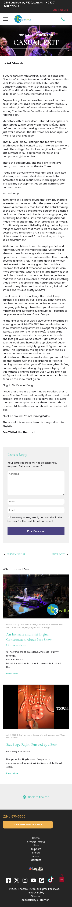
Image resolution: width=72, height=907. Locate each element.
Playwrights (30, 627)
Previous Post (16, 554)
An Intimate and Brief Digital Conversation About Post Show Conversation (29, 639)
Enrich (36, 852)
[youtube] (33, 880)
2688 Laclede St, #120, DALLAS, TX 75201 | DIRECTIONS (30, 4)
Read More (12, 673)
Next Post (58, 554)
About (36, 856)
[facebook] (8, 880)
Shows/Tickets (36, 841)
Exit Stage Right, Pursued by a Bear (31, 744)
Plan (36, 845)
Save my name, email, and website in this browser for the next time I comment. (35, 519)
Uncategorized (53, 735)
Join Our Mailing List (27, 824)
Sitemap (36, 896)
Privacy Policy (36, 892)
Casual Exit (36, 42)
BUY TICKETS (60, 10)
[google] (41, 880)
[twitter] (16, 880)
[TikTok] (51, 880)
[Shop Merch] (61, 879)
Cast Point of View (28, 624)
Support (36, 849)
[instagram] (25, 880)
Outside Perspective (15, 627)
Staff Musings (44, 34)
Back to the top (38, 797)
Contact (36, 860)
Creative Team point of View (50, 624)
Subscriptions (39, 735)
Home (36, 838)
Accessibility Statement (36, 900)
